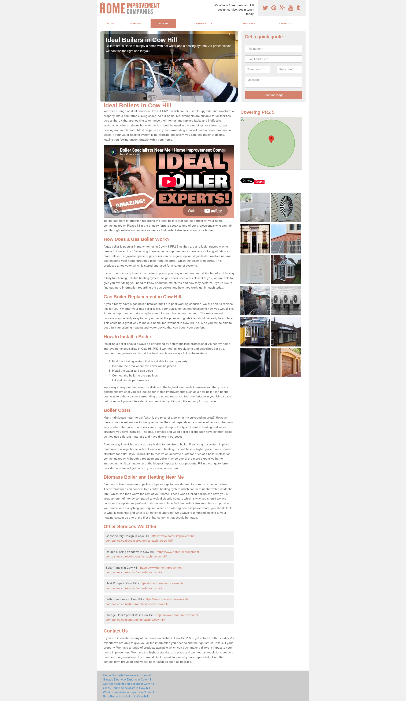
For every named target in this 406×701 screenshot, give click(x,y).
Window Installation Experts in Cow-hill (128, 692)
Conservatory (204, 23)
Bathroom (285, 23)
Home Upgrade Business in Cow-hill (127, 675)
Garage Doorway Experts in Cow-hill (127, 679)
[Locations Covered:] (102, 3)
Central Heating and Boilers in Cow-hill (128, 683)
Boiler (163, 23)
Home (110, 23)
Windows (249, 23)
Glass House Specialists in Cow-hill (126, 688)
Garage (135, 23)
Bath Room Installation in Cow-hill (125, 696)
